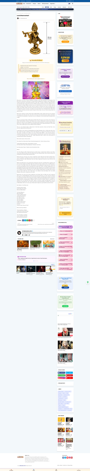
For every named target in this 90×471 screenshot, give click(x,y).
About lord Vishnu (68, 391)
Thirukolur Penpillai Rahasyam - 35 (69, 434)
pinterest (70, 375)
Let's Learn (21, 13)
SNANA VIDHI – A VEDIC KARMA (48, 247)
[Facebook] (23, 220)
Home (24, 3)
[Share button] (34, 220)
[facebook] (22, 235)
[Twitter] (25, 220)
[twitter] (24, 235)
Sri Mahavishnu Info (27, 231)
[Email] (32, 220)
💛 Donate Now (65, 41)
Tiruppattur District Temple (68, 408)
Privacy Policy (28, 1)
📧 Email (64, 285)
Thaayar (34, 3)
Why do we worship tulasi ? (35, 247)
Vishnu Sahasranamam (62, 410)
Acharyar (59, 393)
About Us (18, 1)
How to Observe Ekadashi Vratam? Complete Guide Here (65, 113)
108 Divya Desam (45, 3)
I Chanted (65, 60)
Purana (66, 398)
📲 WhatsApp (65, 287)
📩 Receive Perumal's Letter (65, 213)
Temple (59, 405)
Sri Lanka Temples (61, 401)
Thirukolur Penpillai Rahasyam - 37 (69, 423)
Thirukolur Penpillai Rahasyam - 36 (61, 434)
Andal (67, 393)
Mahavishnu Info (23, 465)
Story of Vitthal (60, 403)
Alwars (39, 3)
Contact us (23, 1)
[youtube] (26, 235)
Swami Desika (66, 403)
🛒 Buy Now (35, 75)
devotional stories (66, 394)
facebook (62, 372)
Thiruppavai (60, 408)
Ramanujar (60, 400)
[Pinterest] (29, 220)
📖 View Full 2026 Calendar (65, 91)
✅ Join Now (65, 306)
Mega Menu (52, 3)
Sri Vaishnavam (68, 401)
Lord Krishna (65, 396)
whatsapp (62, 375)
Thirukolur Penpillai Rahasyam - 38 (61, 423)
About (61, 465)
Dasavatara (28, 3)
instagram (62, 377)
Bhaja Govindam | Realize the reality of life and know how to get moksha (23, 248)
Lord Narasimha (60, 398)
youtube (70, 377)
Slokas (64, 400)
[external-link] (29, 235)
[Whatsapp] (27, 220)
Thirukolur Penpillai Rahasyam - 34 (61, 444)
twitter (70, 372)
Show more (52, 238)
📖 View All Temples (65, 76)
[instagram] (27, 235)
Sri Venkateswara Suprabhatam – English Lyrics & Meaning (69, 445)
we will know (69, 410)
